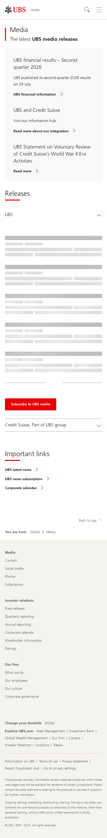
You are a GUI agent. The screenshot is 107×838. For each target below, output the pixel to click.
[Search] (87, 10)
